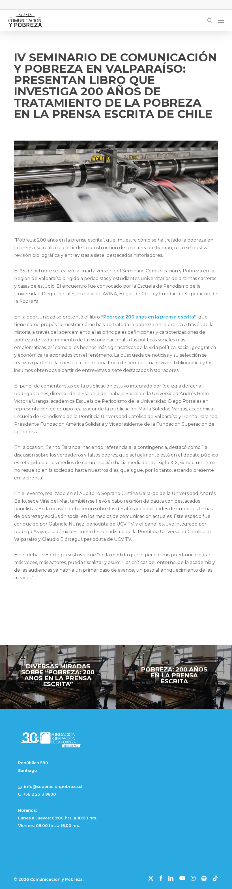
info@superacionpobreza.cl (53, 786)
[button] (221, 20)
